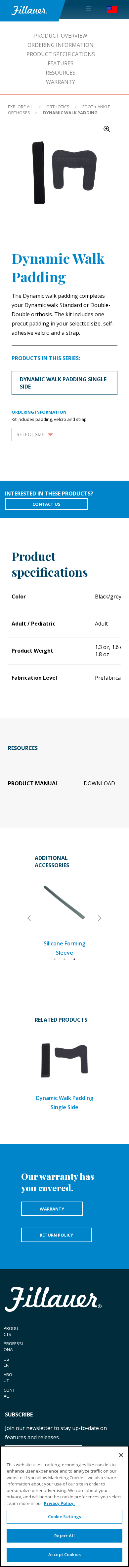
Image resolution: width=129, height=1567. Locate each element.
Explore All (20, 107)
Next (99, 918)
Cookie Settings (64, 1516)
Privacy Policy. (59, 1503)
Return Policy (56, 1235)
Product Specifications (60, 54)
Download (99, 783)
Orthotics (57, 107)
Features (60, 63)
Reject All (64, 1536)
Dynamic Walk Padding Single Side (63, 383)
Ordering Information (60, 45)
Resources (60, 72)
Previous (29, 918)
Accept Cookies (64, 1554)
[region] (64, 1506)
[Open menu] (89, 9)
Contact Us (46, 504)
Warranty (60, 81)
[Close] (121, 1455)
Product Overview (60, 35)
